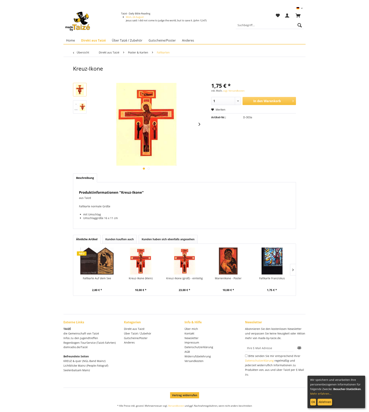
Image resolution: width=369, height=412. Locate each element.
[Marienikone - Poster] (228, 261)
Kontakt (189, 333)
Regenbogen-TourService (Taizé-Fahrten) (89, 342)
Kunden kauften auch (119, 239)
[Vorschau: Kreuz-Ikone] (79, 89)
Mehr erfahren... (321, 393)
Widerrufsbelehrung (197, 356)
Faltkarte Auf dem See (97, 278)
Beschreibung (85, 178)
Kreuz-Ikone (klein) (141, 278)
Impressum (191, 342)
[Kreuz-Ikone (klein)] (141, 261)
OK (313, 402)
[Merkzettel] (278, 15)
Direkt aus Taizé (134, 329)
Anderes (129, 342)
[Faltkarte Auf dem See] (97, 261)
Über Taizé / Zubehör (137, 333)
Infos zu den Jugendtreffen (80, 338)
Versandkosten (194, 361)
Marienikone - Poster (228, 278)
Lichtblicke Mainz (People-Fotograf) (85, 365)
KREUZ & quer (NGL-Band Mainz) (84, 361)
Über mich (191, 329)
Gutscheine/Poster (136, 338)
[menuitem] (270, 25)
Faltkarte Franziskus (272, 278)
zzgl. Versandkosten (233, 90)
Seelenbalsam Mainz (76, 370)
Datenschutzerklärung (198, 347)
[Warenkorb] (300, 15)
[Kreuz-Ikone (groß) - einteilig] (184, 261)
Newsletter (191, 338)
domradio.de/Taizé (75, 347)
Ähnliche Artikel (86, 239)
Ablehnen (325, 402)
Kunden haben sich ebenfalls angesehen (168, 239)
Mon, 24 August (135, 17)
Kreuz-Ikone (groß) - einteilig (184, 278)
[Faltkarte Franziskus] (272, 261)
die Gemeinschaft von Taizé (81, 333)
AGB (187, 352)
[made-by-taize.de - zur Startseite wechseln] (77, 21)
